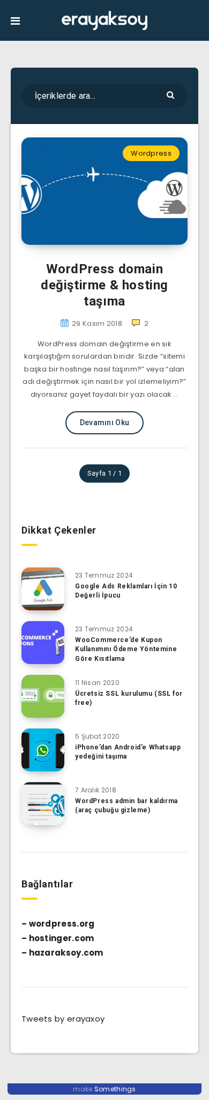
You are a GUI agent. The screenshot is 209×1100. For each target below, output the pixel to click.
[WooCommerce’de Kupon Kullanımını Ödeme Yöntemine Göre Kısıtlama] (42, 642)
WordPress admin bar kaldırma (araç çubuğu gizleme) (126, 805)
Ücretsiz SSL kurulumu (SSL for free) (129, 698)
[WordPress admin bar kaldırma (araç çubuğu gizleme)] (42, 803)
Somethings (115, 1089)
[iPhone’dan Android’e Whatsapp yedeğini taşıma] (42, 750)
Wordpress (151, 153)
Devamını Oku (105, 422)
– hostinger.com (57, 938)
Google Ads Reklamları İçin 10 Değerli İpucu (126, 590)
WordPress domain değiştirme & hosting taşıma (104, 285)
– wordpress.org (58, 923)
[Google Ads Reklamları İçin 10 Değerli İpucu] (42, 588)
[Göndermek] (172, 94)
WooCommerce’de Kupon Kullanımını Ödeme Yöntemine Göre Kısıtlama (126, 649)
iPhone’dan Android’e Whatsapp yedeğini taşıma (128, 752)
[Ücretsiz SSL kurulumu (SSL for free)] (42, 696)
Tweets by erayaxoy (62, 1018)
